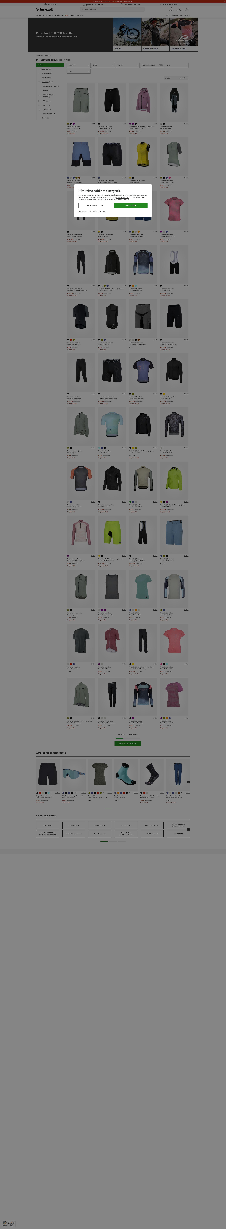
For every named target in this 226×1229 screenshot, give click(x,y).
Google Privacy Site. (122, 199)
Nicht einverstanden (95, 206)
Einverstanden (130, 206)
